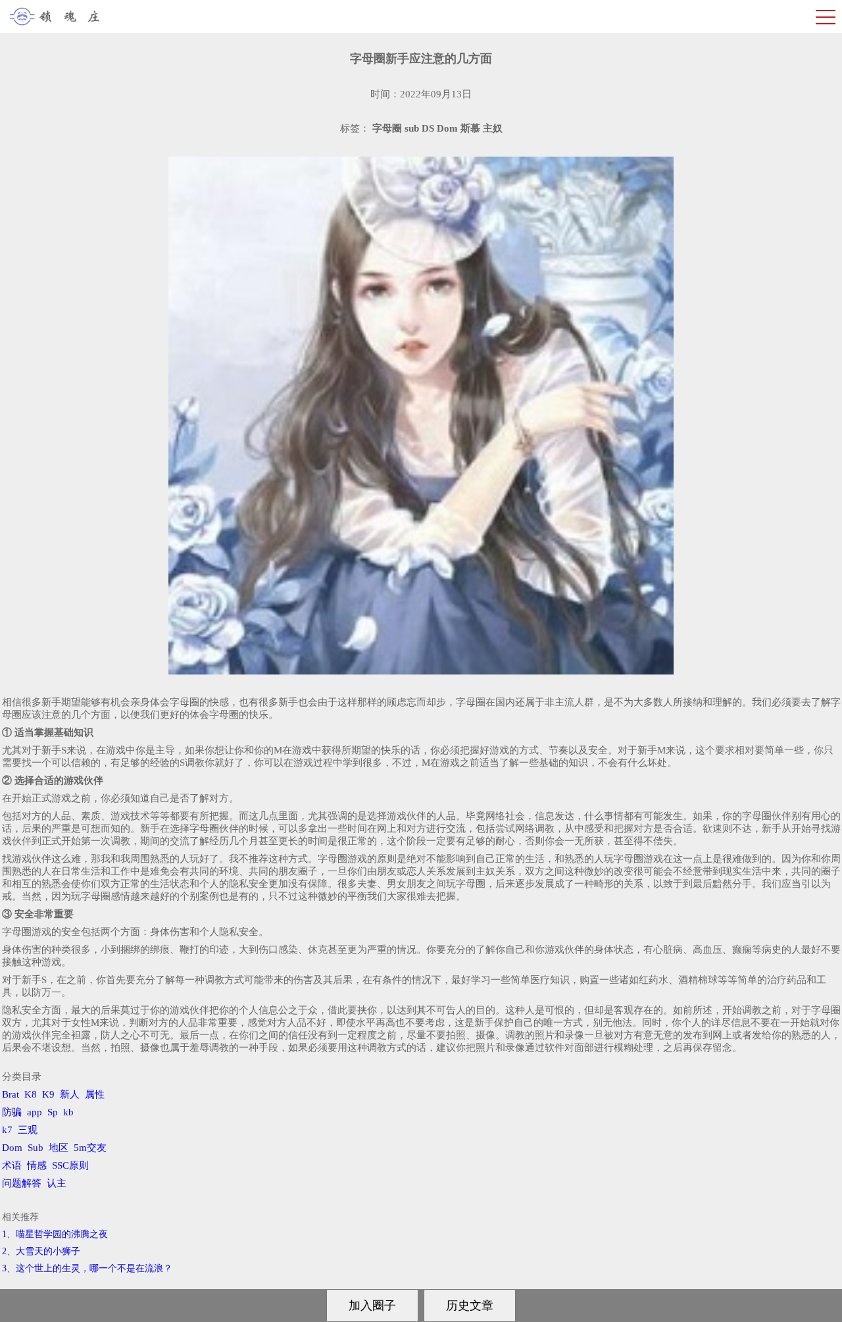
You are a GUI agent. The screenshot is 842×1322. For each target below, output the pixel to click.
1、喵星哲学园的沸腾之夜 (55, 1234)
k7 (7, 1130)
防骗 (12, 1112)
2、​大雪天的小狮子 (41, 1251)
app (34, 1112)
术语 (12, 1165)
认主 (56, 1183)
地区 (58, 1147)
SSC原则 (70, 1165)
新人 (70, 1094)
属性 (95, 1094)
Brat (10, 1094)
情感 (37, 1165)
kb (68, 1112)
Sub (35, 1147)
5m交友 (90, 1147)
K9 (48, 1094)
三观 (27, 1130)
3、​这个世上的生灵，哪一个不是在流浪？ (87, 1268)
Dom (12, 1147)
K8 (30, 1094)
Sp (52, 1112)
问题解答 (21, 1183)
